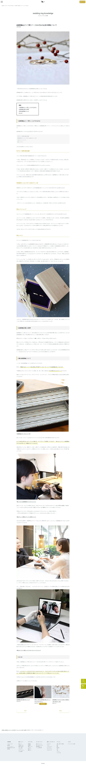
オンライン (58, 751)
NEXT (22, 710)
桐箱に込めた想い (21, 746)
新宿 (57, 746)
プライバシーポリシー (10, 746)
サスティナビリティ (21, 750)
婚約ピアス (29, 750)
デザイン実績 (20, 747)
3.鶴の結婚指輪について (24, 111)
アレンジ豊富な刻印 (39, 747)
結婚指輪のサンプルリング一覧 (23, 433)
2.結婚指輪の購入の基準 (24, 109)
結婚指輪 (29, 745)
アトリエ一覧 (59, 752)
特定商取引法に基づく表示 (11, 747)
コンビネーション (49, 750)
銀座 (57, 745)
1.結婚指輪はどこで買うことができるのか (28, 107)
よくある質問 (20, 751)
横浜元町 (58, 747)
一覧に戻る (43, 703)
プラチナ (48, 745)
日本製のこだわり (21, 745)
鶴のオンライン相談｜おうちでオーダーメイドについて (29, 650)
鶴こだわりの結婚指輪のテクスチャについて (26, 501)
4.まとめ (20, 113)
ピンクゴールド (49, 747)
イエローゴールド (49, 746)
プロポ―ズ (29, 747)
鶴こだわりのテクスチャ (39, 745)
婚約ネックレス (30, 746)
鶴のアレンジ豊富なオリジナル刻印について (26, 517)
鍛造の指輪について (39, 746)
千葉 (57, 750)
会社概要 (8, 745)
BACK (64, 710)
